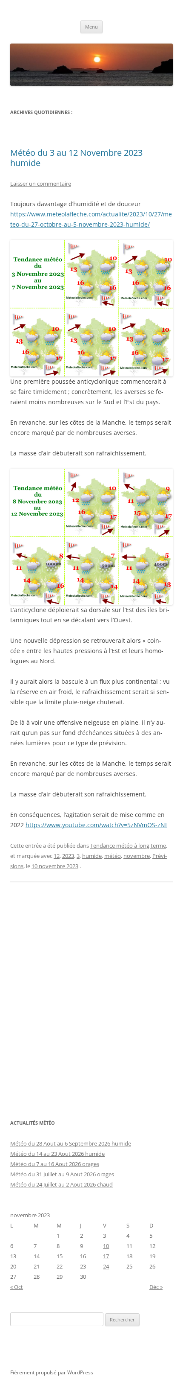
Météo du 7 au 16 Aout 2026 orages (54, 1164)
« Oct (16, 1287)
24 (106, 1266)
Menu (91, 26)
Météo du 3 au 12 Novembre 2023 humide (76, 158)
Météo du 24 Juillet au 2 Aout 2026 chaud (61, 1184)
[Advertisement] (91, 1005)
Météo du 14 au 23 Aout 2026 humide (57, 1154)
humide (92, 856)
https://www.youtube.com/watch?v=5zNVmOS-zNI (96, 825)
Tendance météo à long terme (128, 845)
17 (106, 1256)
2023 (68, 856)
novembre (136, 856)
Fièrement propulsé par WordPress (51, 1372)
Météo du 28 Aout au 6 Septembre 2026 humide (70, 1143)
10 (106, 1246)
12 (57, 856)
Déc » (156, 1287)
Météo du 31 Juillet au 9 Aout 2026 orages (62, 1174)
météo (112, 856)
